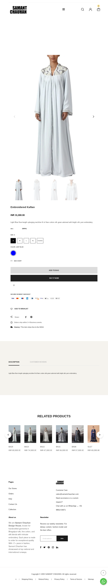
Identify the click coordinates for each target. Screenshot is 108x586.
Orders (11, 494)
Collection (12, 509)
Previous (14, 116)
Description (14, 362)
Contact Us (13, 504)
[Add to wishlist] (14, 285)
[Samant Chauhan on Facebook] (40, 547)
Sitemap (91, 579)
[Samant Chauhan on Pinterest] (49, 547)
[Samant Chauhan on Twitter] (44, 547)
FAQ (10, 499)
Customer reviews (38, 362)
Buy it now (54, 278)
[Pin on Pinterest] (32, 317)
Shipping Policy (27, 579)
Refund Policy (44, 579)
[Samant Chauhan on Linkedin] (57, 547)
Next (93, 116)
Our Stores (13, 488)
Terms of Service (76, 579)
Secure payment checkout (20, 294)
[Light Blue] (13, 253)
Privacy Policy (59, 579)
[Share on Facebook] (26, 317)
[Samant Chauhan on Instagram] (53, 547)
